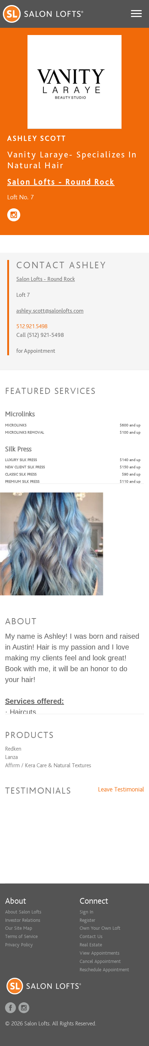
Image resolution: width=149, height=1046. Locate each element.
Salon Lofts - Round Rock (61, 181)
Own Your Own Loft (100, 928)
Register (87, 920)
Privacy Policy (19, 944)
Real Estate (91, 944)
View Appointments (99, 953)
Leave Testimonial (121, 789)
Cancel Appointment (100, 961)
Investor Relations (22, 920)
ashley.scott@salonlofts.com (50, 311)
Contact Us (91, 936)
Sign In (86, 912)
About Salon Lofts (23, 912)
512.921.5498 (31, 326)
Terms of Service (21, 936)
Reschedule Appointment (104, 969)
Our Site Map (18, 928)
